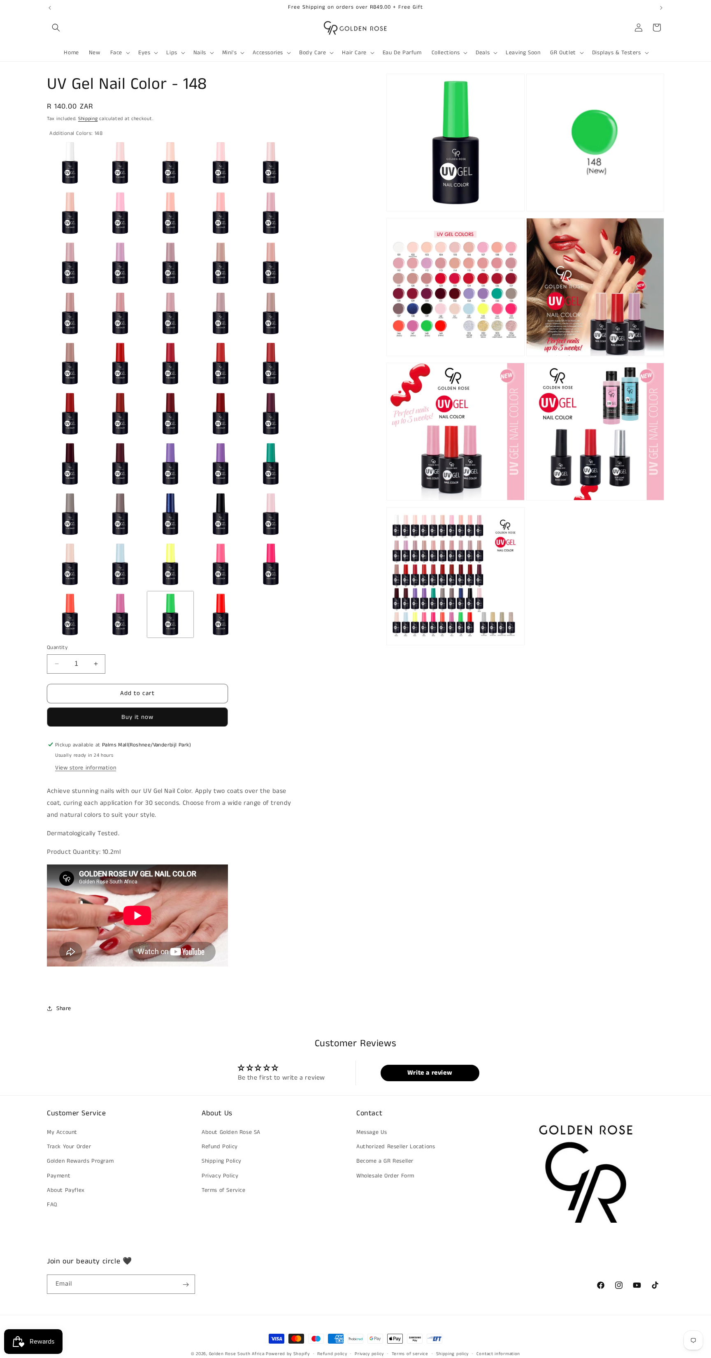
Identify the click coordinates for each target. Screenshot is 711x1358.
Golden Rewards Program (80, 1161)
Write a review (429, 1073)
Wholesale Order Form (385, 1176)
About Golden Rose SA (231, 1132)
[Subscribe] (186, 1284)
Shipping (88, 118)
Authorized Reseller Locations (395, 1147)
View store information (85, 768)
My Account (62, 1132)
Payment (58, 1176)
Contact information (498, 1353)
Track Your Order (69, 1147)
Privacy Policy (220, 1176)
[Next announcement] (661, 8)
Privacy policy (369, 1353)
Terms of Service (224, 1190)
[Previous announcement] (50, 8)
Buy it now (137, 716)
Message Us (371, 1132)
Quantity (57, 647)
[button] (56, 28)
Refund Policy (220, 1147)
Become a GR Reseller (385, 1161)
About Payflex (66, 1190)
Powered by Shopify (288, 1354)
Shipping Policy (222, 1161)
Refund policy (332, 1353)
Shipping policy (452, 1353)
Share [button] (63, 1008)
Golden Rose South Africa (237, 1354)
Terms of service (410, 1353)
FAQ (52, 1204)
